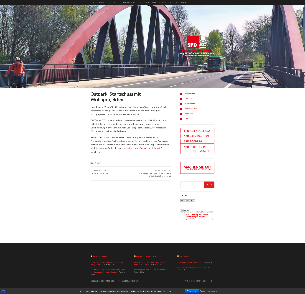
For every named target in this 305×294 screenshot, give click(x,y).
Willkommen (99, 2)
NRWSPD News (100, 256)
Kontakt (180, 2)
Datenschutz (133, 281)
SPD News (184, 256)
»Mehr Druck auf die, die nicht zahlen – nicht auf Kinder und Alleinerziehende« (108, 270)
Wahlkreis (166, 2)
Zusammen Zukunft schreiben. (189, 262)
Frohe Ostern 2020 (100, 172)
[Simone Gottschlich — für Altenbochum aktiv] (196, 46)
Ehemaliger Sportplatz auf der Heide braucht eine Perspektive (155, 173)
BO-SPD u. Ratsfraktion (148, 256)
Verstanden (191, 291)
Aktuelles (114, 2)
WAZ (159, 148)
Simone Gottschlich (105, 281)
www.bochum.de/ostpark (136, 148)
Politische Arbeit (148, 2)
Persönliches (129, 2)
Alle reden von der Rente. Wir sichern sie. (193, 267)
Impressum (121, 281)
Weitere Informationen (209, 291)
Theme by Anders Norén (195, 281)
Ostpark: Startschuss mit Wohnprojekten (116, 96)
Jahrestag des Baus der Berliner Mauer (149, 269)
